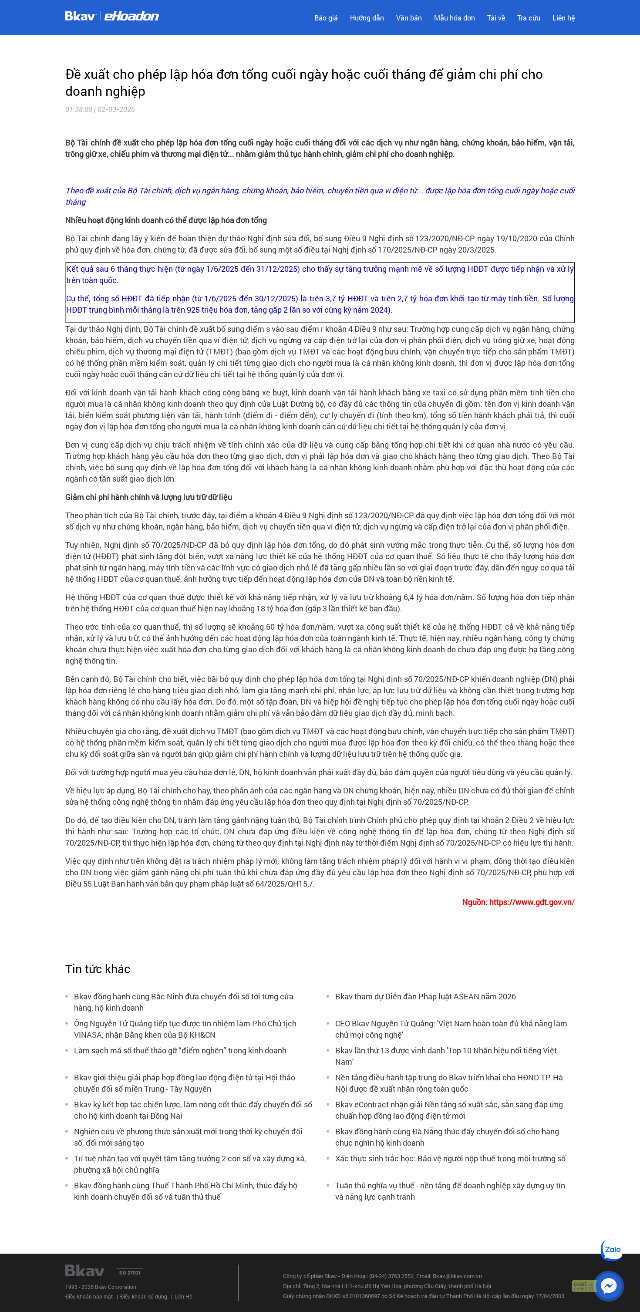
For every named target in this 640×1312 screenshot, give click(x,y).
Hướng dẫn (367, 17)
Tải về (496, 17)
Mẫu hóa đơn (454, 17)
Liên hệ (563, 17)
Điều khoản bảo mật (89, 1296)
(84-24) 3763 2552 (391, 1276)
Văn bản (409, 17)
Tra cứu (528, 17)
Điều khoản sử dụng (143, 1296)
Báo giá (326, 17)
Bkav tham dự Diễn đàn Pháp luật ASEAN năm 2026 (425, 996)
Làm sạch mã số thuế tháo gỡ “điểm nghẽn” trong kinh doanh (180, 1050)
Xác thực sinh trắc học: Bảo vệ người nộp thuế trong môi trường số (450, 1158)
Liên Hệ (183, 1296)
